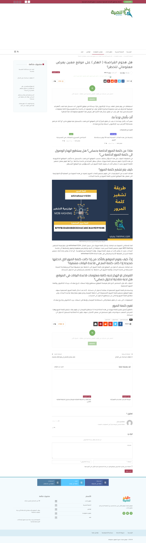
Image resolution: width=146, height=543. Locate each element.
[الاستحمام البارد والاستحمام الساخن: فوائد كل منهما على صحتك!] (39, 97)
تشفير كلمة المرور (124, 320)
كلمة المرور (107, 320)
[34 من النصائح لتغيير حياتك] (45, 503)
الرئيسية (129, 52)
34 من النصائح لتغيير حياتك (32, 501)
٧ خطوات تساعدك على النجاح (124, 356)
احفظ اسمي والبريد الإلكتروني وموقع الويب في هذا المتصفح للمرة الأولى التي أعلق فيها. (107, 466)
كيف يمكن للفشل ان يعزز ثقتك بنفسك (63, 356)
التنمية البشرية (119, 52)
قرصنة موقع (115, 320)
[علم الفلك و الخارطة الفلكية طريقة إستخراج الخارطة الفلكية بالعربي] (72, 385)
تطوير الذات (109, 52)
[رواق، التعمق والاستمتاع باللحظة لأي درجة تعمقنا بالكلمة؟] (45, 513)
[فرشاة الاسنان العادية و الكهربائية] (112, 385)
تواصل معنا (95, 533)
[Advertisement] (73, 33)
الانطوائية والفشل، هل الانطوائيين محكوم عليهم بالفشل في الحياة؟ (27, 88)
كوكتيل (88, 52)
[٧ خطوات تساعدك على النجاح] (39, 80)
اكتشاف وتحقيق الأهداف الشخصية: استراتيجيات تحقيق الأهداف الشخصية (102, 2)
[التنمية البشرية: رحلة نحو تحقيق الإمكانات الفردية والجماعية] (45, 522)
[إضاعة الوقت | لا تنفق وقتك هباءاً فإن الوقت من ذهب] (39, 106)
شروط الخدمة (120, 533)
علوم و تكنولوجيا (98, 52)
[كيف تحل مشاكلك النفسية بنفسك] (39, 72)
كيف (82, 52)
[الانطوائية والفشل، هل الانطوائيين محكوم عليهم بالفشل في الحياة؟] (39, 89)
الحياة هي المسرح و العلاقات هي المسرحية (71, 138)
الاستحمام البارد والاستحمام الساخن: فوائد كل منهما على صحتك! (26, 97)
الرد (53, 427)
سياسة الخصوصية (107, 533)
